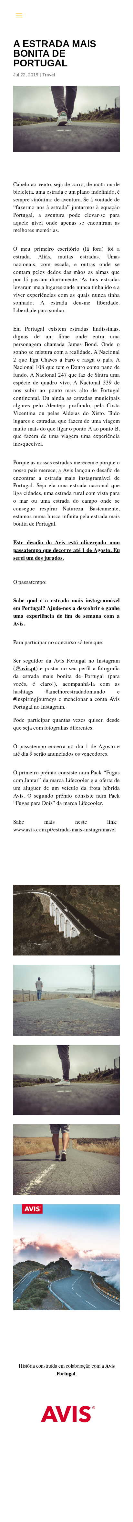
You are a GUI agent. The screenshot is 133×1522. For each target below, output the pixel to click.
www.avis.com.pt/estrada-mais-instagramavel (64, 829)
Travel (48, 74)
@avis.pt (25, 668)
